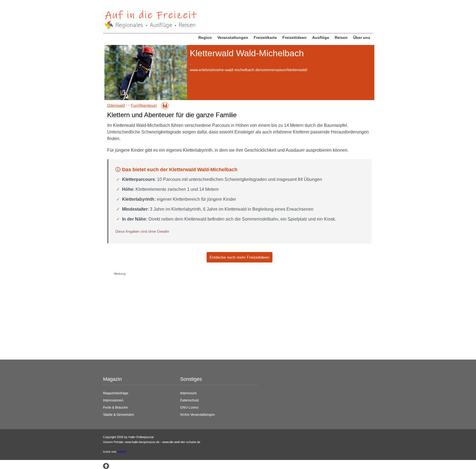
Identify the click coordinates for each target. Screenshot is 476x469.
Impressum (188, 393)
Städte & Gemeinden (118, 415)
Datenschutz (189, 400)
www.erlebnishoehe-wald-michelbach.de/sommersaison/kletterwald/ (248, 70)
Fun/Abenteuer (144, 105)
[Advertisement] (238, 316)
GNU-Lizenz (189, 407)
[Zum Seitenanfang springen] (106, 465)
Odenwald (116, 105)
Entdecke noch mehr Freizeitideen (239, 257)
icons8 (121, 451)
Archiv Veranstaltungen (197, 415)
